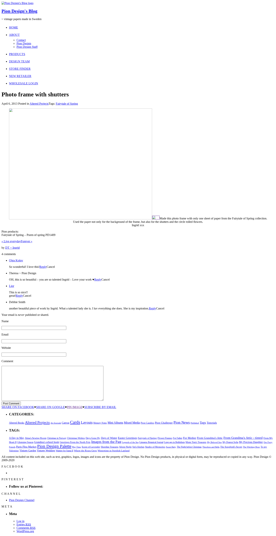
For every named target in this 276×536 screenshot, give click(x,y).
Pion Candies (147, 422)
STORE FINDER (20, 68)
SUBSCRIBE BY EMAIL (100, 407)
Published (195, 423)
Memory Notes (100, 423)
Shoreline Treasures (109, 447)
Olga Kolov (16, 260)
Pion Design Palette (54, 446)
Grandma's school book (46, 442)
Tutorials (212, 422)
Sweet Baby (171, 447)
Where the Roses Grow (85, 450)
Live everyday (11, 241)
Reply (43, 266)
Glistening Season (25, 442)
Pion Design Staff (27, 46)
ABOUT (14, 34)
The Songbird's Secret (231, 446)
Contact (21, 40)
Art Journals (56, 423)
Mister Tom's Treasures (196, 442)
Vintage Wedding (46, 450)
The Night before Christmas (189, 447)
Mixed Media (132, 422)
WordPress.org (25, 531)
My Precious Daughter (251, 442)
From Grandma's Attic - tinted (243, 438)
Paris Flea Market (26, 446)
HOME (13, 27)
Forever (26, 241)
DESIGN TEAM (19, 61)
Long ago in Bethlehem (174, 442)
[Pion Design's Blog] (17, 3)
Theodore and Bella (210, 447)
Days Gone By (93, 438)
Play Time (76, 447)
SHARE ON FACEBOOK (18, 407)
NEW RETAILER (20, 76)
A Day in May (16, 437)
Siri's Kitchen (138, 447)
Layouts (87, 422)
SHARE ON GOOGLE (50, 407)
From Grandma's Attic (210, 437)
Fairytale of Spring (67, 103)
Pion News (181, 422)
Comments (26, 527)
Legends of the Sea (130, 442)
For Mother (189, 437)
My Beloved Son (214, 442)
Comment (7, 361)
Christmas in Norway (56, 438)
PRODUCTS (17, 54)
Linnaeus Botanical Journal (151, 442)
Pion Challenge (164, 422)
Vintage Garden (28, 450)
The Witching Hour (251, 447)
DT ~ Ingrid (12, 247)
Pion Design (24, 43)
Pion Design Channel (21, 500)
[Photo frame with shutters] (80, 218)
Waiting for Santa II (64, 450)
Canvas (65, 422)
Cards (75, 422)
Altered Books (16, 422)
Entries (24, 524)
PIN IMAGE (74, 407)
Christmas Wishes (76, 438)
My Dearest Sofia (230, 442)
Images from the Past (106, 442)
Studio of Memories (155, 446)
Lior (11, 286)
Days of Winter (109, 438)
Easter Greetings (127, 437)
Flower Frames (165, 438)
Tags (203, 422)
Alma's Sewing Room (35, 438)
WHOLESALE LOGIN (23, 83)
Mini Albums (115, 422)
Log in (20, 521)
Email (5, 334)
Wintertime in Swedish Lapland (114, 450)
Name (5, 321)
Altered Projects (39, 103)
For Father (177, 438)
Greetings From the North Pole (75, 442)
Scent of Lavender (91, 446)
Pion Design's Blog (19, 11)
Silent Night (125, 446)
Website (6, 347)
